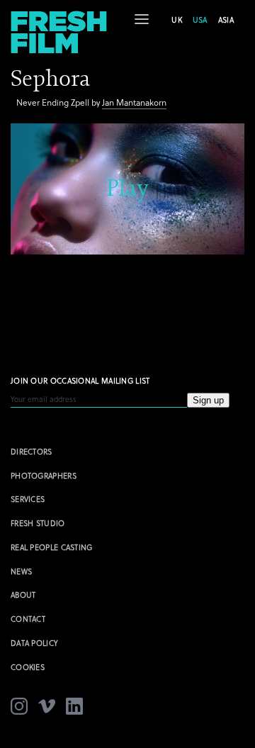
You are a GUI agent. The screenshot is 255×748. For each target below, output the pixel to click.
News (21, 571)
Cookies (28, 667)
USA (200, 19)
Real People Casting (52, 547)
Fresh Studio (38, 523)
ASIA (226, 19)
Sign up (208, 400)
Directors (31, 451)
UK (176, 19)
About (23, 594)
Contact (28, 618)
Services (28, 498)
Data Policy (34, 642)
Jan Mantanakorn (134, 102)
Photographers (43, 475)
